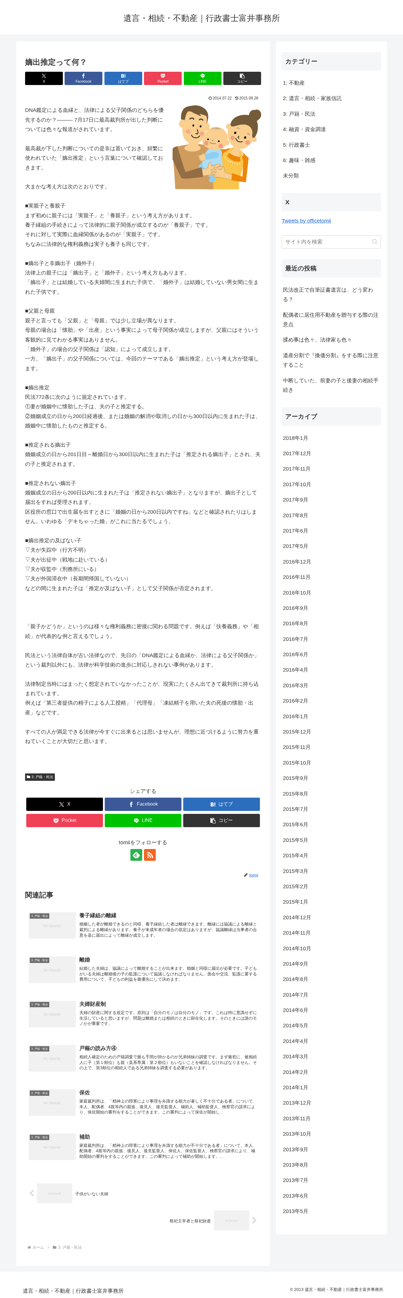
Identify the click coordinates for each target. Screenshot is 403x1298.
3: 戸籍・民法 (42, 777)
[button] (242, 78)
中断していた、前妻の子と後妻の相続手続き (331, 385)
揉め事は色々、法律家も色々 (317, 340)
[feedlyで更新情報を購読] (136, 855)
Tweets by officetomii (306, 221)
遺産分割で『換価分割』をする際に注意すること (331, 360)
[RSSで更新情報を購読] (150, 855)
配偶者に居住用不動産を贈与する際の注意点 (331, 319)
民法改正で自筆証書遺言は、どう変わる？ (328, 294)
